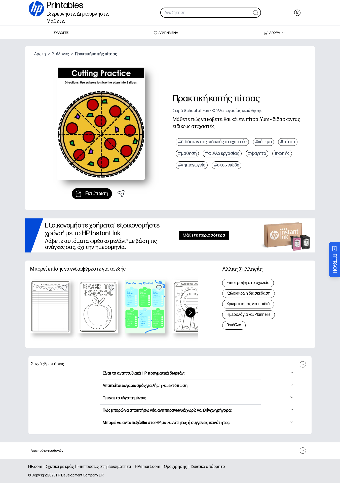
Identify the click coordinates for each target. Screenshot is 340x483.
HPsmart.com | (149, 466)
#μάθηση (187, 153)
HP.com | (37, 466)
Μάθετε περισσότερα (204, 235)
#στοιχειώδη (226, 165)
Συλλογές (60, 54)
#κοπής (282, 153)
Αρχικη (40, 54)
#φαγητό (257, 153)
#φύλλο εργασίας (222, 153)
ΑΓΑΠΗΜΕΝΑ (168, 33)
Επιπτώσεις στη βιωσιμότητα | (106, 466)
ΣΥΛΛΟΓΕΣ (61, 33)
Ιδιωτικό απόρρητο (208, 466)
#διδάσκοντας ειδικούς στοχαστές (212, 142)
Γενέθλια (233, 325)
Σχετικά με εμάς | (62, 466)
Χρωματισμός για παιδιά (248, 304)
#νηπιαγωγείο (191, 165)
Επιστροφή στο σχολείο (248, 282)
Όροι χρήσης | (177, 466)
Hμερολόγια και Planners (248, 314)
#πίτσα (287, 142)
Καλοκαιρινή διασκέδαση (248, 293)
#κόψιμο (263, 142)
